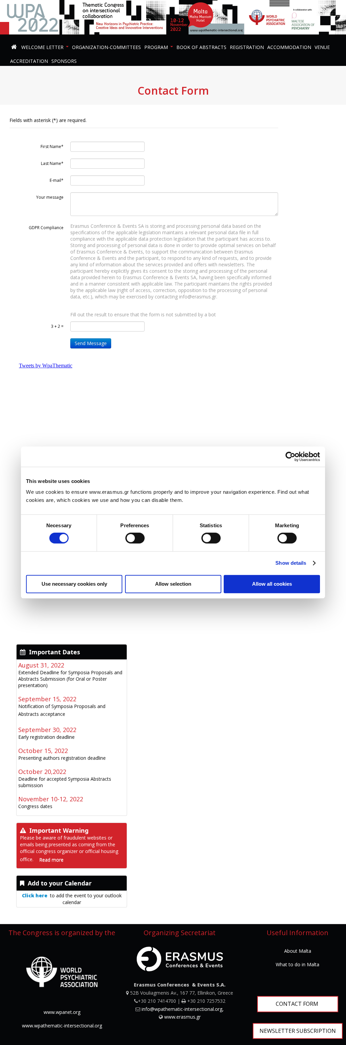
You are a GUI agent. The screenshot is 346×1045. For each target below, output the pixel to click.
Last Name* (52, 163)
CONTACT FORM (298, 1003)
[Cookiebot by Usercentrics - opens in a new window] (290, 457)
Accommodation (289, 47)
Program (156, 47)
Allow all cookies (272, 584)
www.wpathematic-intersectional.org (62, 1025)
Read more (51, 859)
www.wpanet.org (62, 1012)
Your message (50, 197)
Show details (290, 563)
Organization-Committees (106, 47)
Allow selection (173, 584)
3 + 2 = (57, 326)
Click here (34, 895)
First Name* (52, 146)
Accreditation (29, 61)
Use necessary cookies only (74, 584)
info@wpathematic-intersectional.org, (183, 1009)
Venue (322, 47)
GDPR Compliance (46, 227)
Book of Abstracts (201, 47)
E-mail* (57, 180)
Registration (247, 47)
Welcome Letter (42, 47)
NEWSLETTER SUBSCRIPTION (298, 1031)
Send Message (91, 343)
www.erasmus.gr (182, 1017)
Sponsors (64, 61)
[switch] (135, 538)
